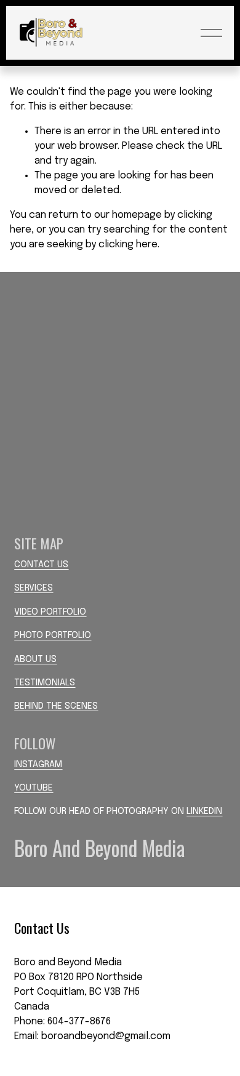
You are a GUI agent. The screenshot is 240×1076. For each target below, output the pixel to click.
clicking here (128, 244)
